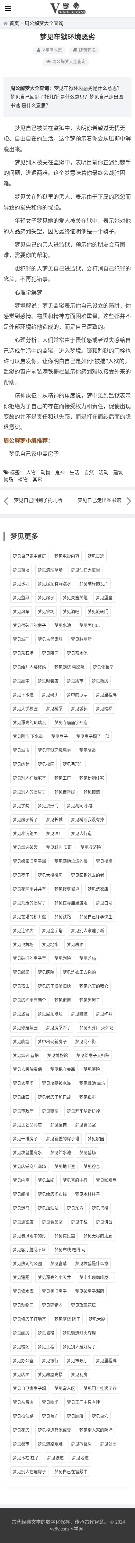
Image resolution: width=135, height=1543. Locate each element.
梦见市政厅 (23, 1111)
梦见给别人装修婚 (29, 667)
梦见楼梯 (104, 708)
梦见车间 (46, 1180)
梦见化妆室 (103, 667)
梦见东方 (75, 1208)
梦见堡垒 (104, 597)
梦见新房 (100, 681)
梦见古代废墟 (50, 639)
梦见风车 (21, 611)
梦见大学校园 (25, 708)
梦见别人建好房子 (79, 1347)
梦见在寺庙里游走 (71, 903)
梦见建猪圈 (52, 1305)
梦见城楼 (46, 1333)
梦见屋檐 (58, 1125)
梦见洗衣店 (98, 889)
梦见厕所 (75, 1416)
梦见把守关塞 (62, 1069)
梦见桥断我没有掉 (87, 819)
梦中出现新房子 (52, 1041)
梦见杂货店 (23, 1402)
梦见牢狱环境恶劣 (54, 750)
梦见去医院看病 (27, 1069)
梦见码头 (50, 695)
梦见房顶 (75, 944)
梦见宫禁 (58, 1263)
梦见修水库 (23, 1291)
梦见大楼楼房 (50, 875)
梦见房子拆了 (25, 819)
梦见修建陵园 (25, 1028)
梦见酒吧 (71, 611)
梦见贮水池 (60, 1152)
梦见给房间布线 (52, 1194)
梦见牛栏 (79, 1222)
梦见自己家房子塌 (29, 1388)
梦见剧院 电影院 (69, 667)
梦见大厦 (97, 1319)
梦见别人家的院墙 (95, 1430)
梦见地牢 (50, 944)
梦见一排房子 (25, 1139)
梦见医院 (46, 972)
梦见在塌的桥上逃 (29, 917)
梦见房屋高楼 (50, 1374)
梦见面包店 (89, 625)
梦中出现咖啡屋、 (95, 1277)
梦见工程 (46, 1347)
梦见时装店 (48, 681)
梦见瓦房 (79, 1374)
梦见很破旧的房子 (29, 625)
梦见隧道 (87, 750)
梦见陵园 (50, 653)
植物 (23, 479)
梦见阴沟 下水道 (28, 736)
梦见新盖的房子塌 (62, 1139)
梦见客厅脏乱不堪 (29, 1250)
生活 (74, 472)
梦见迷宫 (21, 1014)
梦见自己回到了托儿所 (34, 97)
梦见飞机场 (23, 944)
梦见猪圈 (21, 1277)
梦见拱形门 (48, 806)
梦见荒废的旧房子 (29, 903)
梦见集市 (75, 681)
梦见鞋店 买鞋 (59, 847)
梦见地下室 (64, 1166)
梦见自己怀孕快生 (95, 917)
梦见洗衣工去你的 (79, 972)
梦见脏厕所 (81, 639)
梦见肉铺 (21, 764)
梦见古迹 (96, 556)
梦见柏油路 (23, 1416)
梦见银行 (50, 1360)
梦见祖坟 (21, 570)
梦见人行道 (81, 833)
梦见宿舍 (21, 986)
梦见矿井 (104, 1014)
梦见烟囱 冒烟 (26, 1055)
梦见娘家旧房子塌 (29, 861)
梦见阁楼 (21, 1194)
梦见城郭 (79, 708)
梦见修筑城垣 (66, 889)
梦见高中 (21, 681)
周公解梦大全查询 (44, 23)
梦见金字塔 (52, 930)
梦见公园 (108, 1444)
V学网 (76, 1529)
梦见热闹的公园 (27, 1263)
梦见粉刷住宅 (91, 778)
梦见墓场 (87, 1152)
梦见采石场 (23, 653)
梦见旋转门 (98, 611)
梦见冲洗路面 (25, 833)
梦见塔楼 (100, 1208)
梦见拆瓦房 (81, 1444)
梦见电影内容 (66, 556)
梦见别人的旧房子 (29, 792)
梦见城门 (21, 639)
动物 (45, 472)
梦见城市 (21, 750)
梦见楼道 (91, 792)
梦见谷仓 (91, 1166)
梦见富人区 (64, 1388)
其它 (37, 479)
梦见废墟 (21, 1041)
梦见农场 (46, 611)
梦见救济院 (90, 847)
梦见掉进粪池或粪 (54, 1430)
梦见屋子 (59, 736)
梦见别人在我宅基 (29, 778)
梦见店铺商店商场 (29, 1166)
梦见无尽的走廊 (97, 1236)
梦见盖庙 (87, 958)
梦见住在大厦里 (85, 570)
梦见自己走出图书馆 (99, 500)
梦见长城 (54, 819)
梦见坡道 (55, 1458)
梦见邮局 (21, 972)
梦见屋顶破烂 (50, 1014)
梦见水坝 (21, 584)
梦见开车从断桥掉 (83, 1111)
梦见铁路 (62, 917)
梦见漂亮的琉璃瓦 (29, 722)
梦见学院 (21, 806)
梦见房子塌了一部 (92, 736)
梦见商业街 (85, 1041)
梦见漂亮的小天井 (54, 1277)
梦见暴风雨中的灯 (29, 1236)
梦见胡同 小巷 (80, 806)
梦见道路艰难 (50, 1444)
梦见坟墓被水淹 (56, 1083)
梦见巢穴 (100, 1416)
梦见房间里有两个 (29, 1000)
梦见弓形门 (73, 764)
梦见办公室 (23, 1360)
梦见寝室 (50, 1111)
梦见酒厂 (54, 833)
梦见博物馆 (57, 1055)
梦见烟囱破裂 (25, 847)
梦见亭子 (21, 875)
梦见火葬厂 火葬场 (96, 1028)
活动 (103, 472)
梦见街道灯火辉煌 (79, 1333)
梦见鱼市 (87, 1097)
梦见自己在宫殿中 (71, 1471)
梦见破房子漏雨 (89, 1291)
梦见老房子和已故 (54, 1097)
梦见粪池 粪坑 (92, 1083)
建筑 (118, 472)
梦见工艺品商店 (27, 1125)
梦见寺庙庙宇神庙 (71, 722)
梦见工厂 (62, 778)
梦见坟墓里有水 (27, 1152)
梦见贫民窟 (64, 1236)
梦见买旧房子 (54, 1291)
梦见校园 (46, 764)
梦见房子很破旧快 (54, 986)
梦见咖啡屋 (106, 1180)
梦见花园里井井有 (29, 889)
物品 (8, 479)
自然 (89, 472)
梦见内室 (21, 1180)
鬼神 (60, 472)
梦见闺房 (21, 1333)
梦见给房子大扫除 (92, 1055)
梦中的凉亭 (77, 695)
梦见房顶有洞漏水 (54, 584)
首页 (14, 23)
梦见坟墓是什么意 (91, 1263)
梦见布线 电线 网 (70, 1250)
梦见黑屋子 (89, 1000)
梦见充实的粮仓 (93, 986)
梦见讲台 (104, 1222)
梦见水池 (62, 625)
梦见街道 (62, 1000)
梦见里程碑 (106, 695)
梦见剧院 (62, 958)
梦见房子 (46, 597)
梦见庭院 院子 (67, 1319)
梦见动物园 (23, 1305)
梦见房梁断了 (58, 1028)
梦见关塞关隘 (75, 597)
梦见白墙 (104, 903)
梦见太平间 (23, 1083)
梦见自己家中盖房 (29, 556)
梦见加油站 (48, 1208)
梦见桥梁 (54, 708)
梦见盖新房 (64, 792)
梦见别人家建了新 (87, 930)
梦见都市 (21, 1444)
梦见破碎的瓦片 (93, 584)
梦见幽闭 (50, 1402)
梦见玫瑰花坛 (83, 1305)
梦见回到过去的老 (87, 875)
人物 (31, 472)
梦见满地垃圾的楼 (71, 861)
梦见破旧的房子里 (29, 958)
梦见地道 (80, 1458)
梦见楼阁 (21, 1347)
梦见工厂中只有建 (83, 1402)
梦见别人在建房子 (29, 1471)
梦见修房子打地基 (29, 1319)
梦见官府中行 (75, 1180)
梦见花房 (21, 1430)
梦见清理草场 (50, 570)
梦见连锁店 (23, 930)
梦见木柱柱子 (87, 1194)
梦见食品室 (85, 1125)
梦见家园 (96, 1139)
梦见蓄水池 (77, 653)
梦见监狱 (21, 597)
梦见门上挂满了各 (100, 1388)
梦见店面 (21, 1097)
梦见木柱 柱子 (26, 1458)
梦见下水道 (23, 695)
